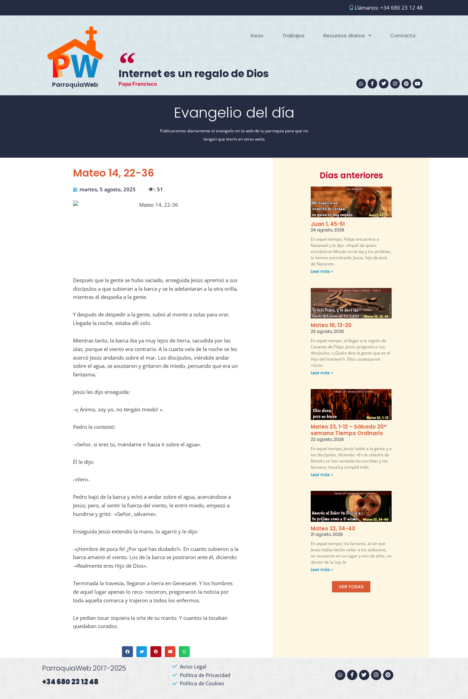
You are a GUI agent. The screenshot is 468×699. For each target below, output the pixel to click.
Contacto (403, 35)
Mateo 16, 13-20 (331, 325)
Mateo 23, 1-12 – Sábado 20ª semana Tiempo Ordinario (348, 430)
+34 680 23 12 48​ (70, 682)
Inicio (257, 35)
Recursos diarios (344, 35)
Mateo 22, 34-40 (333, 528)
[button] (127, 651)
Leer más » (322, 271)
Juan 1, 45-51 (328, 224)
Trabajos (293, 35)
